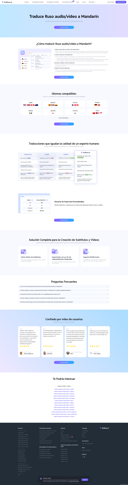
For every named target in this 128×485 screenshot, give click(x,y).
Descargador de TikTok (44, 451)
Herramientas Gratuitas (37, 2)
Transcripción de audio (23, 440)
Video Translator (21, 454)
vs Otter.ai (84, 432)
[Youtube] (84, 457)
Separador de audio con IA (24, 469)
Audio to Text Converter (23, 444)
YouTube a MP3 (64, 449)
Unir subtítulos (42, 438)
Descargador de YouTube (53, 2)
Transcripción (21, 432)
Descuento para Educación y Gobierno (69, 440)
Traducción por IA (22, 450)
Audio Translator (21, 456)
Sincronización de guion (23, 438)
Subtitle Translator (22, 458)
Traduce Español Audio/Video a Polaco (64, 405)
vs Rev (83, 434)
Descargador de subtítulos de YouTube (47, 430)
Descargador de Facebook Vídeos (46, 455)
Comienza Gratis (121, 2)
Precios (84, 2)
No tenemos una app (86, 450)
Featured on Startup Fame (87, 443)
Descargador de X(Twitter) (45, 453)
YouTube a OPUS (64, 459)
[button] (92, 2)
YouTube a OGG (64, 461)
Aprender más (64, 220)
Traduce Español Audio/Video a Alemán (64, 393)
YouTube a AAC (64, 455)
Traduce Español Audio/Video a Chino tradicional (64, 412)
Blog (78, 2)
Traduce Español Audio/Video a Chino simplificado (64, 414)
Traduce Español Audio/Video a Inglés (64, 389)
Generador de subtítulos (23, 434)
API (18, 475)
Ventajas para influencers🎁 (67, 436)
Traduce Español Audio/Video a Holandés (64, 396)
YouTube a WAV (64, 453)
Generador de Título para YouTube (46, 432)
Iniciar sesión (111, 2)
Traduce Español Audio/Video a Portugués (64, 398)
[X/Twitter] (82, 457)
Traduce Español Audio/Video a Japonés (64, 407)
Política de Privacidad (74, 481)
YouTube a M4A (64, 451)
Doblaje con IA (21, 452)
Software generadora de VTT (45, 440)
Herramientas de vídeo (68, 2)
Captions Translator (22, 460)
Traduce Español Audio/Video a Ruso (64, 400)
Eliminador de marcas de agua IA (25, 467)
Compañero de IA (22, 471)
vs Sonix (83, 436)
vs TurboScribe (85, 430)
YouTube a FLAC (64, 457)
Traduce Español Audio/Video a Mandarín (64, 409)
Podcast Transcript (43, 436)
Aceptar (85, 479)
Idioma (92, 2)
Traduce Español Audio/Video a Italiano (64, 403)
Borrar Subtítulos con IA (23, 465)
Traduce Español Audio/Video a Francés (64, 391)
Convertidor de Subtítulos (44, 434)
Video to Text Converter (23, 446)
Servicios (27, 2)
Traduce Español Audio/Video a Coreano (64, 416)
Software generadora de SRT (45, 442)
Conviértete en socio (65, 438)
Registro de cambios (65, 434)
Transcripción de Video (23, 442)
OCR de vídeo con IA (22, 436)
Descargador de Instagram (45, 457)
